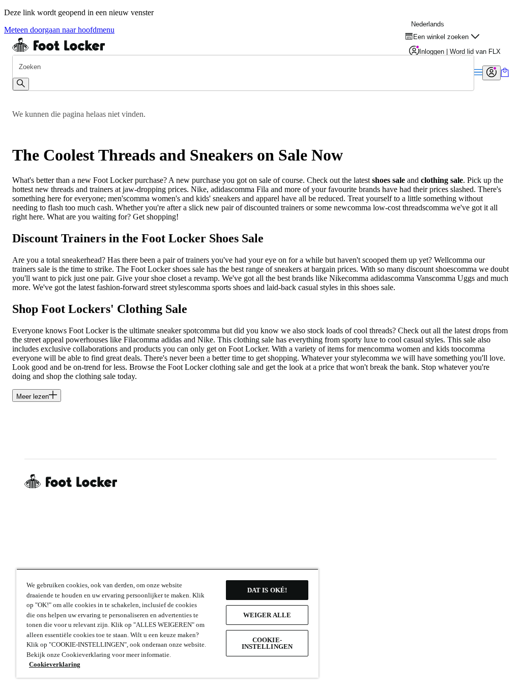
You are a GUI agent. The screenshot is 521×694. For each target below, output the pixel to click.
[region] (167, 623)
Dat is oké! (267, 590)
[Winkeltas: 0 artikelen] (505, 74)
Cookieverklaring (54, 664)
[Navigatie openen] (478, 73)
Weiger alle (267, 615)
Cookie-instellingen (267, 643)
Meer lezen (32, 396)
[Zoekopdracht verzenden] (21, 84)
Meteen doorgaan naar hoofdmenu (59, 29)
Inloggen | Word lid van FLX (460, 51)
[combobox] (243, 66)
